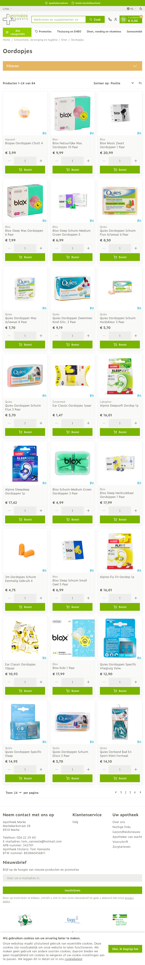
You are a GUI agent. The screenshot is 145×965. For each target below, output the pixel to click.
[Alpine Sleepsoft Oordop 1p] (120, 376)
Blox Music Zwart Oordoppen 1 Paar (112, 145)
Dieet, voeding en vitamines (104, 31)
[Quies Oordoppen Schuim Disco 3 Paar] (72, 722)
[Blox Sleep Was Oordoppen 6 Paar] (25, 201)
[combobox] (58, 19)
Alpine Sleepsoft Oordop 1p (119, 405)
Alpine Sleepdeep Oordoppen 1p (17, 491)
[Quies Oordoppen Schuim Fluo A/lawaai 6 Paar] (120, 201)
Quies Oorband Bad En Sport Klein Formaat (116, 754)
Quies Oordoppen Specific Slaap (23, 754)
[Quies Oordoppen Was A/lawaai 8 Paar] (25, 288)
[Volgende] (139, 792)
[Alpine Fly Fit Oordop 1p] (120, 551)
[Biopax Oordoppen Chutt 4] (25, 113)
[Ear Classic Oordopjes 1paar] (72, 376)
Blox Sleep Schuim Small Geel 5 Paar (70, 582)
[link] (116, 792)
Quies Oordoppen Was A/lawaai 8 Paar (20, 320)
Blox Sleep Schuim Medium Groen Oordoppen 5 (72, 232)
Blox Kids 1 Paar (64, 668)
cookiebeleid (73, 959)
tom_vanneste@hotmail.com (41, 841)
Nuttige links (121, 827)
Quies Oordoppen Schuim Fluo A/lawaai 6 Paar (118, 232)
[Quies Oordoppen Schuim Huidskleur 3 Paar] (120, 288)
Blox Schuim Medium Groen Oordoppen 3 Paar (72, 491)
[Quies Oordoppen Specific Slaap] (25, 722)
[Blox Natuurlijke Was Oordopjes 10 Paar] (72, 113)
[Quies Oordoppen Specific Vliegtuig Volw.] (120, 638)
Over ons (118, 822)
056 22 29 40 (26, 837)
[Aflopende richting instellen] (140, 83)
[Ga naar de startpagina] (15, 19)
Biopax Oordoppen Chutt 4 (24, 143)
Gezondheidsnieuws (126, 832)
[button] (72, 66)
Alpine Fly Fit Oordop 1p (117, 577)
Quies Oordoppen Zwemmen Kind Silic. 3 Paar (72, 320)
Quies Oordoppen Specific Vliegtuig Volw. (118, 666)
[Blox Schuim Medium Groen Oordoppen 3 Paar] (72, 463)
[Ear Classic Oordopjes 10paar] (25, 638)
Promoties (45, 31)
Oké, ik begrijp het (125, 949)
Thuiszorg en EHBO (69, 31)
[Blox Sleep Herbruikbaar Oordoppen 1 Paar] (120, 463)
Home (6, 39)
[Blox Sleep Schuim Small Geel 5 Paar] (72, 551)
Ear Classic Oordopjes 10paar (20, 666)
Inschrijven (72, 890)
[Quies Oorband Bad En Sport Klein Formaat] (120, 722)
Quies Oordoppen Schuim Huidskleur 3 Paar (118, 320)
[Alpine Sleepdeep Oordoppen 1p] (25, 463)
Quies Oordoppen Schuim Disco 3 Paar (70, 754)
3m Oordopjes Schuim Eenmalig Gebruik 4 (20, 579)
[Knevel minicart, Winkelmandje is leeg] (123, 19)
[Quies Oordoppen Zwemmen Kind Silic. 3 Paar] (72, 288)
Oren (64, 39)
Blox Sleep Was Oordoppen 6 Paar (24, 232)
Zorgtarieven (121, 846)
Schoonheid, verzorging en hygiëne (35, 39)
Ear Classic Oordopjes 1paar (72, 405)
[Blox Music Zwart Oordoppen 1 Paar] (120, 113)
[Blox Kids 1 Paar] (72, 638)
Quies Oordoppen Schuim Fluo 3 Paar (23, 407)
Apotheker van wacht (127, 837)
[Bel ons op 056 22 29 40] (110, 19)
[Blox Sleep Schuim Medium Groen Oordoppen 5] (72, 201)
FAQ (75, 822)
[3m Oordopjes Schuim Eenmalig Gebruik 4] (25, 551)
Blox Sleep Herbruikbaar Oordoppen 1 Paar (117, 495)
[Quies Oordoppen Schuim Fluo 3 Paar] (25, 376)
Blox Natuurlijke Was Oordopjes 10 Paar (67, 145)
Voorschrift (120, 842)
